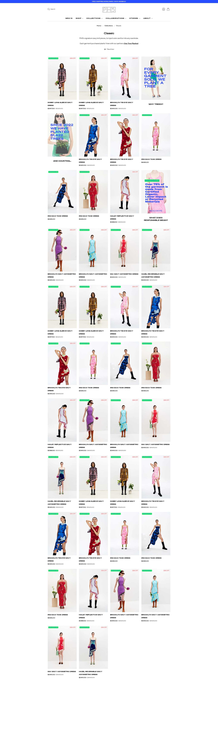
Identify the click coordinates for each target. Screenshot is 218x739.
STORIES (133, 18)
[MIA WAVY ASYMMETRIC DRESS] (124, 249)
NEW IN (69, 18)
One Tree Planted (131, 43)
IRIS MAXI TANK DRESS (151, 159)
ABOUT (147, 18)
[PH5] (109, 10)
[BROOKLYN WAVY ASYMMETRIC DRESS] (62, 249)
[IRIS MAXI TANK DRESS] (155, 135)
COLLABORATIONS (115, 18)
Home (99, 26)
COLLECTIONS (93, 18)
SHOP (78, 18)
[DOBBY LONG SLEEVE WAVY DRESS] (62, 78)
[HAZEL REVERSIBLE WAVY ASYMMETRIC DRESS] (155, 249)
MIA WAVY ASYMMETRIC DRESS (124, 274)
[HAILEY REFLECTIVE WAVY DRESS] (124, 191)
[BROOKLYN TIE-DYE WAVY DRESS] (124, 78)
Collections (109, 26)
